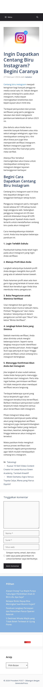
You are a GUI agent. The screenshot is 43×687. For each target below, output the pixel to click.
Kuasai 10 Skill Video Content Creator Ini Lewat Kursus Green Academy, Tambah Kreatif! (19, 469)
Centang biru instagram (15, 84)
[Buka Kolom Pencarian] (37, 17)
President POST (21, 7)
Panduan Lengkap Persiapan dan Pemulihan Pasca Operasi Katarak (20, 611)
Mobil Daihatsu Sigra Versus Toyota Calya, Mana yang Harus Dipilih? (19, 480)
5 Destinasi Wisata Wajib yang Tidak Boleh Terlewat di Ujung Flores (20, 621)
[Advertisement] (21, 665)
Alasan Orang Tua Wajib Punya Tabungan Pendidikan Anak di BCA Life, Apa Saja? (21, 593)
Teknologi (11, 462)
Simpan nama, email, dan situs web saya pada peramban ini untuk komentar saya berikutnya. (22, 555)
